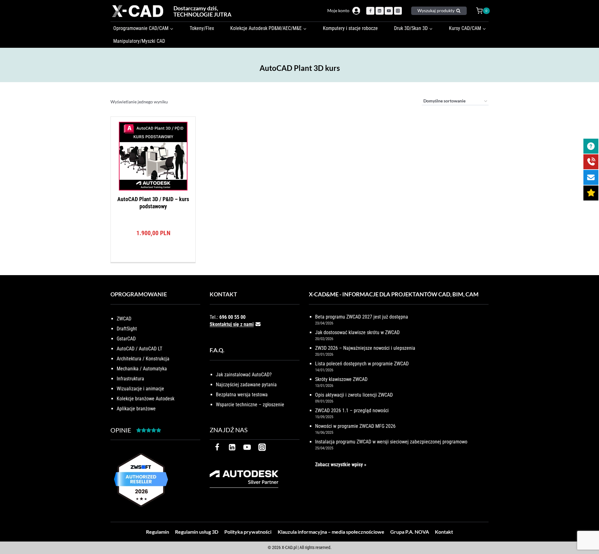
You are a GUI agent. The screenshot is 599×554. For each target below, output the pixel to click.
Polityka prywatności (247, 532)
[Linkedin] (380, 11)
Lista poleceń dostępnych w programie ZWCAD (362, 364)
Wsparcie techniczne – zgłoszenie (250, 405)
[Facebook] (370, 11)
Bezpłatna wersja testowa (242, 395)
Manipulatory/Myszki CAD (139, 41)
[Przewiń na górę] (587, 529)
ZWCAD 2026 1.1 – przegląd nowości (352, 410)
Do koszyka (153, 260)
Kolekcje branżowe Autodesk (145, 399)
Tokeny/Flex (202, 28)
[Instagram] (398, 11)
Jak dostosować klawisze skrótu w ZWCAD (357, 332)
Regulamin (157, 532)
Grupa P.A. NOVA (409, 532)
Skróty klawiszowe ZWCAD (341, 379)
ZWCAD (124, 319)
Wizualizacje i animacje (140, 389)
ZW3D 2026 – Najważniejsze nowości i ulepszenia (365, 348)
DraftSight (127, 329)
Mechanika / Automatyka (142, 369)
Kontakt (444, 532)
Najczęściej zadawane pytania (246, 385)
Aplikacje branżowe (136, 409)
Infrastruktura (130, 379)
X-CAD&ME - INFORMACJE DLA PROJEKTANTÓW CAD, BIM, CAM (394, 294)
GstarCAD (126, 339)
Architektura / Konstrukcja (143, 359)
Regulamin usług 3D (196, 532)
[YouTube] (389, 11)
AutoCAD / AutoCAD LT (139, 349)
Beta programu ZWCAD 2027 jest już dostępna (361, 317)
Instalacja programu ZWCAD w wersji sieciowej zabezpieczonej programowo (391, 442)
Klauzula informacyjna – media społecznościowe (331, 532)
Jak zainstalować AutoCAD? (244, 375)
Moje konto (338, 10)
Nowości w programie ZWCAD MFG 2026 (355, 426)
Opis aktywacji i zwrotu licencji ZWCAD (354, 395)
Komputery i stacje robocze (350, 28)
